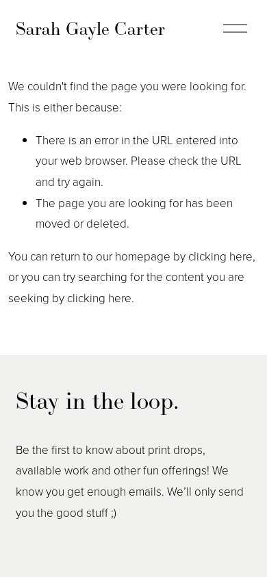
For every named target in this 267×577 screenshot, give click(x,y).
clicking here (220, 256)
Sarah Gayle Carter (90, 28)
